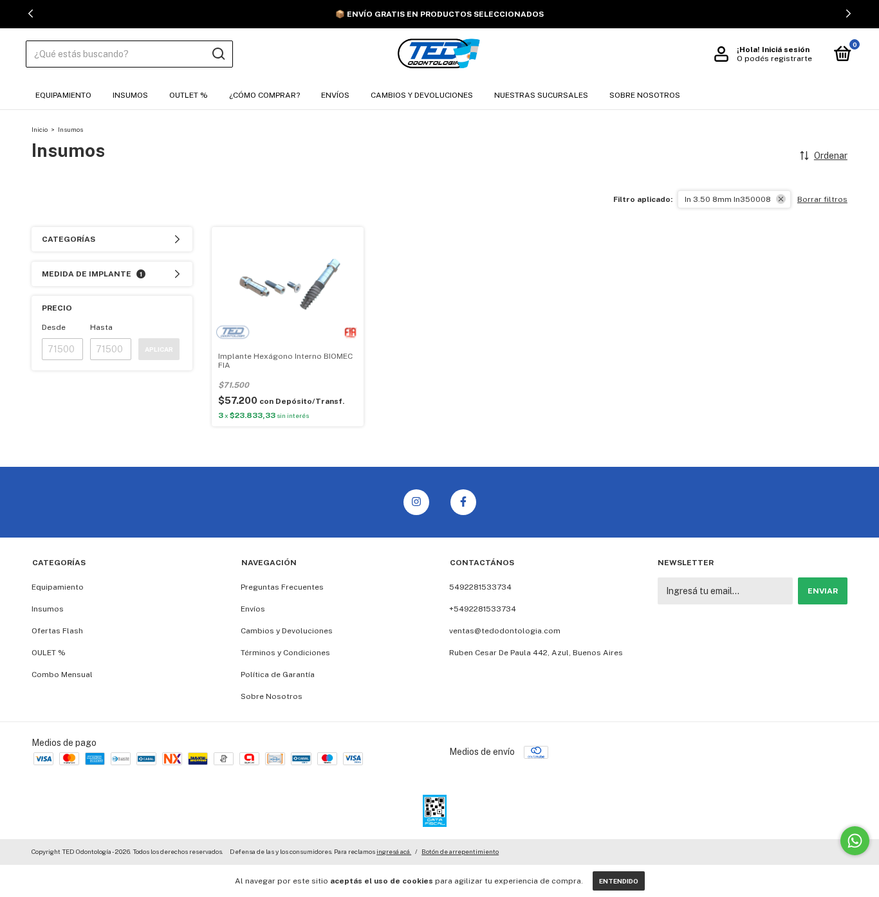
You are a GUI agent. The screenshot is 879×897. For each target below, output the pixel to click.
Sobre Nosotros (644, 95)
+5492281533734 (482, 608)
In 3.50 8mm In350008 (728, 199)
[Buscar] (217, 54)
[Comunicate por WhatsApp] (854, 840)
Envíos (335, 95)
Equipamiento (63, 95)
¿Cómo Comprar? (264, 95)
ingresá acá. (393, 851)
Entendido (618, 881)
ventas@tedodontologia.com (504, 630)
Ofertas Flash (57, 630)
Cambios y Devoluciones (422, 95)
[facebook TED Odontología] (463, 502)
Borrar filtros (822, 199)
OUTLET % (188, 95)
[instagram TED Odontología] (416, 502)
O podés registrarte (774, 58)
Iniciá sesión (786, 49)
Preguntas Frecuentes (282, 587)
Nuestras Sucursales (541, 95)
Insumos (130, 95)
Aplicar (159, 349)
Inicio (40, 129)
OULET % (49, 652)
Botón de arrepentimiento (460, 851)
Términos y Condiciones (285, 652)
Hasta (101, 327)
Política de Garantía (278, 674)
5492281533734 (480, 587)
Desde (54, 327)
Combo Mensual (62, 674)
